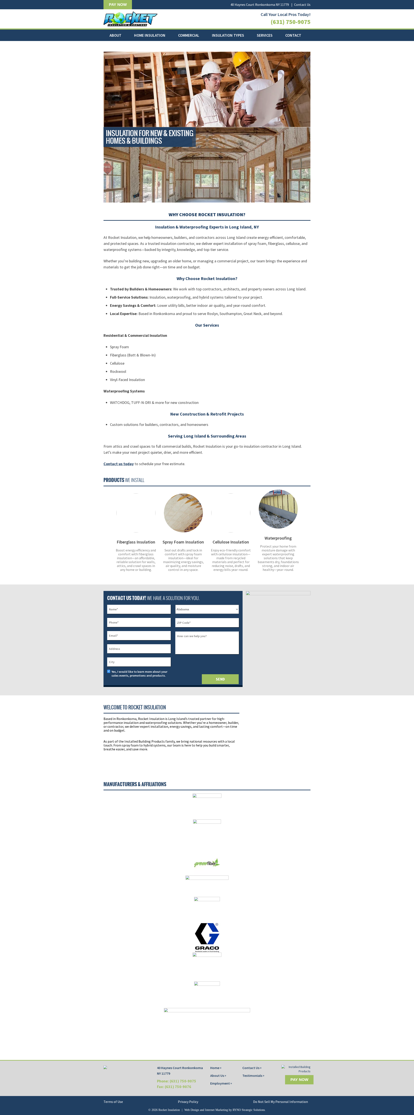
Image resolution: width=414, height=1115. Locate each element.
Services (265, 35)
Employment (220, 1083)
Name (113, 609)
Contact (293, 35)
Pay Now (118, 4)
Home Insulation (149, 35)
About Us (217, 1075)
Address (114, 649)
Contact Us (302, 4)
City (111, 662)
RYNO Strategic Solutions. (249, 1110)
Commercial (188, 35)
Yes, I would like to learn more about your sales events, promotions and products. (139, 673)
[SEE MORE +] (136, 512)
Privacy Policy (188, 1101)
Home (214, 1068)
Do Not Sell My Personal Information (280, 1101)
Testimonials (252, 1075)
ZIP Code (184, 623)
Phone (114, 622)
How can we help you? (192, 636)
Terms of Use (113, 1101)
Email (113, 636)
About (115, 35)
